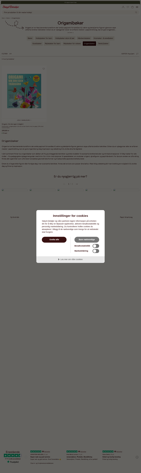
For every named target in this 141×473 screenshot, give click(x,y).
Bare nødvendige (87, 239)
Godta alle (54, 239)
